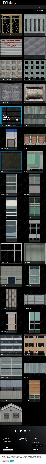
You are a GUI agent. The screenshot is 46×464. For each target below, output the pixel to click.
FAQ (4, 440)
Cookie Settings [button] (6, 461)
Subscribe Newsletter (35, 441)
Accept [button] (12, 461)
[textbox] (8, 450)
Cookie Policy (23, 438)
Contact (34, 438)
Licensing (6, 438)
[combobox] (8, 449)
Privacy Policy (23, 440)
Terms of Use (7, 441)
